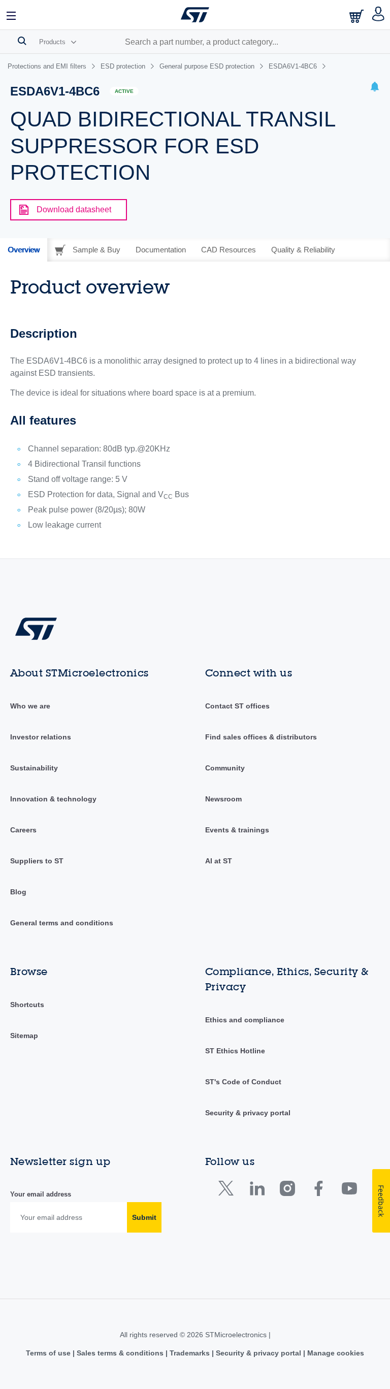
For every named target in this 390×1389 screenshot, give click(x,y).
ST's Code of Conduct (243, 1082)
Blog (18, 892)
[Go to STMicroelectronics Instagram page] (287, 1190)
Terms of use (49, 1353)
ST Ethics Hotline (235, 1051)
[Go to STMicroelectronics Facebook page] (318, 1190)
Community (225, 768)
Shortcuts (27, 1004)
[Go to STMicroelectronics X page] (228, 1190)
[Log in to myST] (378, 15)
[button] (11, 15)
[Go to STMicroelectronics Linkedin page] (257, 1190)
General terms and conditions (61, 923)
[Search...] (22, 40)
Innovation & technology (53, 799)
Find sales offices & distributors (261, 737)
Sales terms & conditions (120, 1353)
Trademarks (190, 1353)
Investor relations (40, 737)
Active (124, 91)
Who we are (30, 706)
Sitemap (24, 1035)
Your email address (40, 1194)
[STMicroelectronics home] (195, 14)
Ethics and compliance (244, 1020)
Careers (23, 830)
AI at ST (218, 861)
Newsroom (223, 799)
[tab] (23, 250)
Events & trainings (237, 830)
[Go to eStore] (357, 16)
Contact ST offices (237, 706)
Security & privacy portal (247, 1113)
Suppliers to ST (36, 861)
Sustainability (34, 768)
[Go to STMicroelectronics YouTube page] (349, 1190)
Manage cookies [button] (334, 1353)
